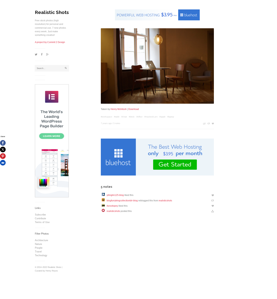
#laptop (170, 117)
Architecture (41, 240)
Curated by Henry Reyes (46, 271)
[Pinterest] (3, 156)
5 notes (116, 123)
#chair (124, 117)
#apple (162, 117)
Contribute (40, 218)
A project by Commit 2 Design (50, 42)
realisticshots (165, 200)
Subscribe (40, 214)
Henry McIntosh (119, 109)
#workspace (106, 117)
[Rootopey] (104, 206)
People (38, 247)
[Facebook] (3, 143)
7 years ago (106, 123)
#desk (132, 117)
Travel (38, 251)
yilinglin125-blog (115, 195)
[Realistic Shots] (104, 211)
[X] (3, 149)
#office (139, 117)
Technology (41, 255)
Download (133, 109)
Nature (38, 244)
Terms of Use (42, 222)
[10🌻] (104, 195)
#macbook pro (151, 117)
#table (116, 117)
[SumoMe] (3, 163)
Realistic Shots (52, 12)
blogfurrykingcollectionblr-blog (122, 200)
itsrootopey (112, 206)
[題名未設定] (104, 200)
